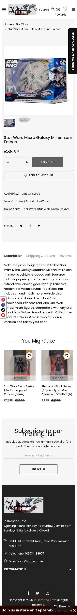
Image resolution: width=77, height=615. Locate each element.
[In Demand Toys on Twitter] (38, 593)
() (58, 10)
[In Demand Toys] (22, 9)
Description (13, 256)
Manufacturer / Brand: (19, 201)
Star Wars (29, 209)
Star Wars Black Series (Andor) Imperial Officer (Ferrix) (19, 390)
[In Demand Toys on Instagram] (47, 593)
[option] (10, 123)
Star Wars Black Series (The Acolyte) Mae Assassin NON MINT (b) (56, 390)
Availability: (11, 194)
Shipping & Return (40, 256)
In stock (19, 378)
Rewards (60, 15)
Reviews (65, 256)
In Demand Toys (45, 600)
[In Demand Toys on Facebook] (28, 593)
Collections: (12, 209)
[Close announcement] (74, 610)
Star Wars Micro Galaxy (53, 209)
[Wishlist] (65, 10)
